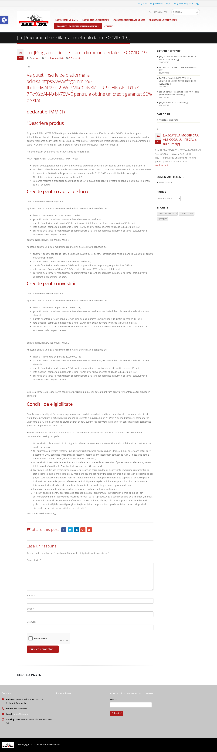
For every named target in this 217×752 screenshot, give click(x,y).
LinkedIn (76, 529)
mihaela (36, 58)
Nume (31, 595)
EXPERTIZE (162, 219)
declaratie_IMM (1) (46, 111)
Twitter (70, 529)
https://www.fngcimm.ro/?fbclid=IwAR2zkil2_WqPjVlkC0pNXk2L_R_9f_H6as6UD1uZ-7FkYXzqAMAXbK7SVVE (83, 87)
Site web (31, 621)
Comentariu (34, 560)
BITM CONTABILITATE (167, 213)
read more (161, 165)
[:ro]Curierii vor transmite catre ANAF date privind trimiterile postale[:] (179, 93)
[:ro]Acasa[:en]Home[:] (66, 20)
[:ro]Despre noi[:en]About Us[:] (129, 20)
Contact (108, 26)
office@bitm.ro (21, 714)
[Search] (197, 12)
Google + (82, 529)
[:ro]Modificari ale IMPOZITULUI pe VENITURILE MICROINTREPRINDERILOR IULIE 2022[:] (177, 81)
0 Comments (75, 58)
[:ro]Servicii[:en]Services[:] (163, 20)
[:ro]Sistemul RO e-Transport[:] (173, 102)
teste (169, 182)
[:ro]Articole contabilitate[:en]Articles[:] (78, 26)
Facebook (63, 529)
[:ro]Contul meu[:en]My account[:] (154, 3)
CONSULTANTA (186, 213)
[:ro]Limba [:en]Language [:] (186, 3)
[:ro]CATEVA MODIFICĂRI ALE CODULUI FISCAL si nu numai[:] (177, 58)
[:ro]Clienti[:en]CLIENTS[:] (95, 20)
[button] (4, 20)
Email (89, 529)
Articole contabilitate (54, 58)
